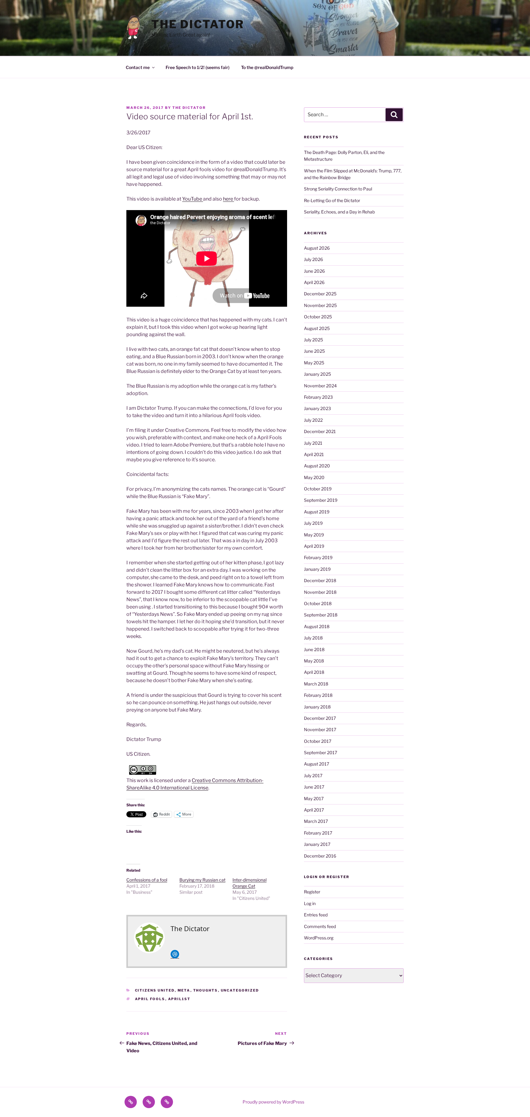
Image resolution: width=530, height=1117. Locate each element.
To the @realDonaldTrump (267, 67)
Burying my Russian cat (202, 879)
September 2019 (320, 500)
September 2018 (320, 614)
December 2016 (320, 855)
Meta (184, 990)
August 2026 (317, 248)
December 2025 (320, 293)
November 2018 (320, 592)
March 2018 (316, 683)
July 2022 (313, 420)
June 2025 (314, 351)
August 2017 (316, 763)
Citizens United (155, 990)
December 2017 (320, 718)
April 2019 (314, 546)
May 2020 (314, 477)
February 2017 (318, 832)
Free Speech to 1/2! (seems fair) (197, 67)
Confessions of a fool (146, 879)
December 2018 (320, 580)
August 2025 (317, 328)
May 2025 (314, 362)
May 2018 (314, 660)
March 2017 (316, 821)
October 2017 (317, 741)
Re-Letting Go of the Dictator (332, 200)
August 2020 (317, 465)
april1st (179, 999)
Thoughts (205, 990)
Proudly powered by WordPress (273, 1101)
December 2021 (320, 431)
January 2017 (317, 844)
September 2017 (320, 752)
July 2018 (313, 637)
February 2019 (318, 557)
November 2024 (320, 385)
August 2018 (316, 626)
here (228, 199)
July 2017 (313, 775)
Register (312, 891)
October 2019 (318, 488)
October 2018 (318, 603)
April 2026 (314, 282)
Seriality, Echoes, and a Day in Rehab (339, 211)
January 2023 (317, 408)
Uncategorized (240, 990)
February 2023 (318, 397)
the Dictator (197, 24)
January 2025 (317, 374)
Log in (310, 903)
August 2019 (316, 511)
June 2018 (314, 649)
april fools (150, 999)
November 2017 (320, 729)
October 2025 (318, 316)
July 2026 (313, 259)
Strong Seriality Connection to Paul (338, 188)
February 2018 (318, 695)
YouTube (192, 199)
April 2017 (314, 809)
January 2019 (317, 569)
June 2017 (314, 786)
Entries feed (316, 914)
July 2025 (313, 339)
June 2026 (314, 271)
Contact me (138, 67)
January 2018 (317, 706)
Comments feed (320, 926)
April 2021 (314, 454)
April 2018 (314, 672)
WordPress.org (318, 937)
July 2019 (313, 523)
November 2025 (320, 305)
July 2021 (313, 443)
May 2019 (314, 534)
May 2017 (314, 798)
